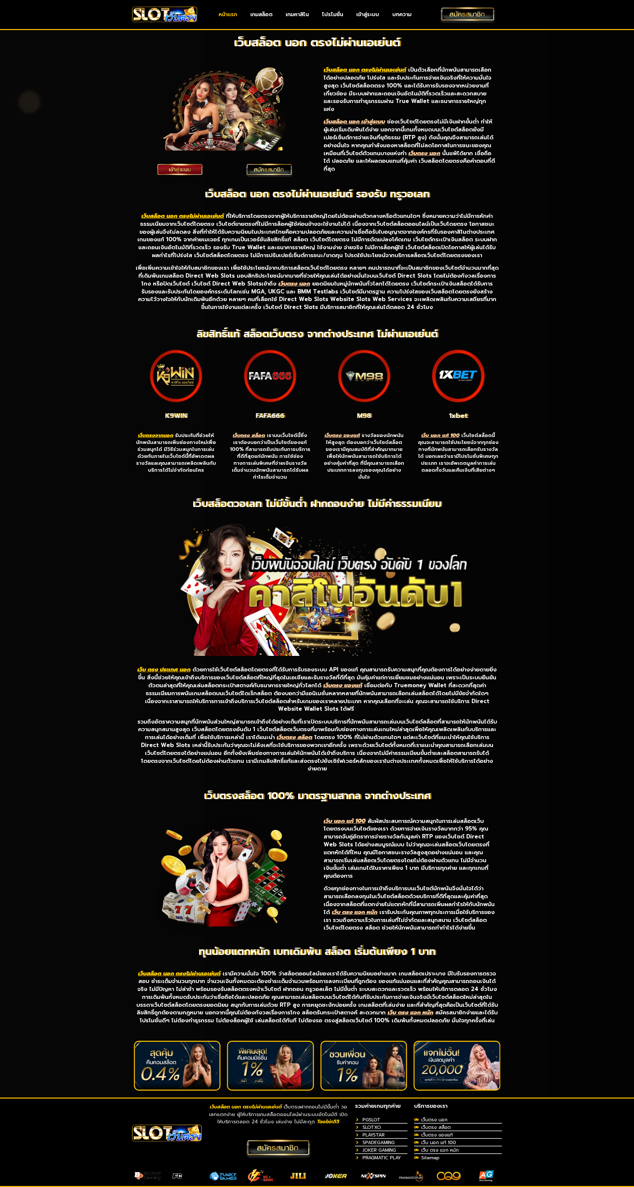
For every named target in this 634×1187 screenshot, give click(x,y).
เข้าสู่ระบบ (367, 14)
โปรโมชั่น (332, 14)
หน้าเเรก (228, 14)
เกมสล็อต (261, 14)
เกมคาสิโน (297, 14)
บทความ (401, 14)
